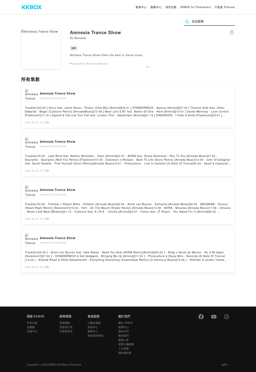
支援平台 (32, 331)
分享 (231, 32)
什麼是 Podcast (225, 7)
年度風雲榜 (66, 331)
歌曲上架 (123, 340)
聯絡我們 (123, 335)
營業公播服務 (126, 344)
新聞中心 (123, 327)
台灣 (223, 364)
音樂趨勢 (64, 323)
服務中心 (156, 7)
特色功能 (171, 7)
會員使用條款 (95, 335)
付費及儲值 (94, 323)
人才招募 (123, 348)
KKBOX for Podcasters (195, 7)
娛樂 (73, 48)
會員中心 (141, 7)
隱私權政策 (124, 353)
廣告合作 (123, 331)
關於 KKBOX (125, 323)
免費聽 (31, 327)
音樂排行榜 (66, 327)
